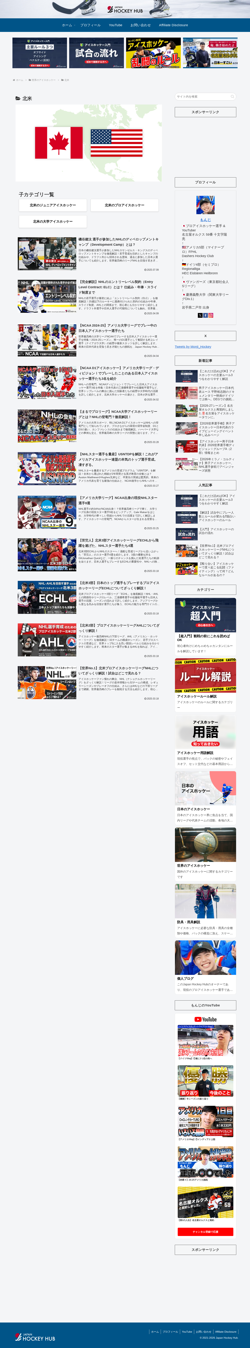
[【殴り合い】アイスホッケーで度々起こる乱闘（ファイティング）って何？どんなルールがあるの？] (153, 53)
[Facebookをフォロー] (205, 315)
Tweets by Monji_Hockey (193, 347)
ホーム (155, 1331)
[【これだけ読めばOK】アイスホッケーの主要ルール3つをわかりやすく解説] (39, 53)
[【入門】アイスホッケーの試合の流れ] (96, 53)
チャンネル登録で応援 (205, 1231)
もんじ (205, 220)
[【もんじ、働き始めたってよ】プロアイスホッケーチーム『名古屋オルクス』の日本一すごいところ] (210, 53)
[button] (232, 96)
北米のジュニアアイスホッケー (53, 205)
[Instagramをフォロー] (210, 315)
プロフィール (170, 1331)
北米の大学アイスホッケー (53, 221)
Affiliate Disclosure (225, 1331)
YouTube (187, 1331)
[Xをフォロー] (200, 315)
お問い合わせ (203, 1331)
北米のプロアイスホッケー (124, 205)
